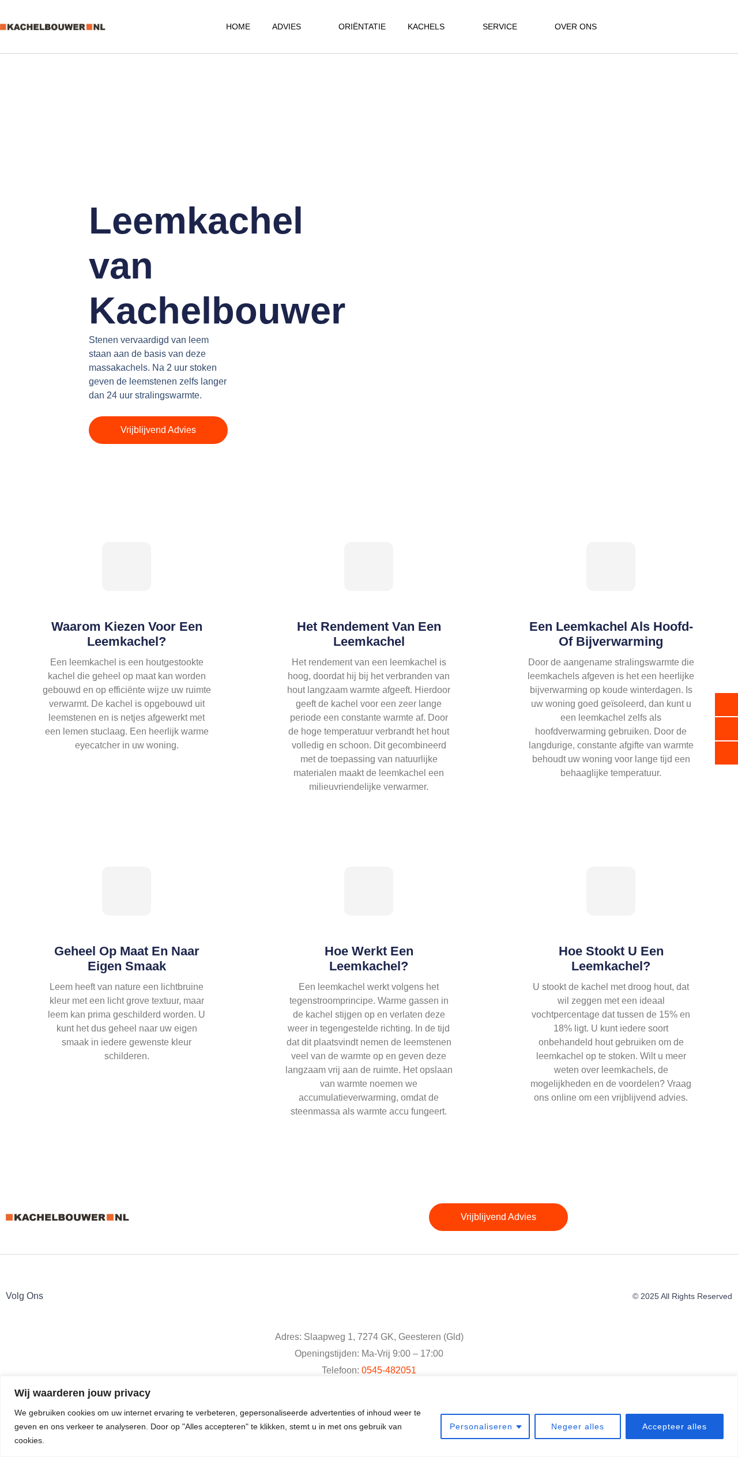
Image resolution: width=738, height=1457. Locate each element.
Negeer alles (577, 1426)
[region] (369, 1416)
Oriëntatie (362, 26)
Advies (286, 26)
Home (238, 26)
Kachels (426, 26)
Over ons (576, 26)
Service (500, 26)
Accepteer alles (674, 1426)
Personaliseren (481, 1426)
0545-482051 (389, 1370)
